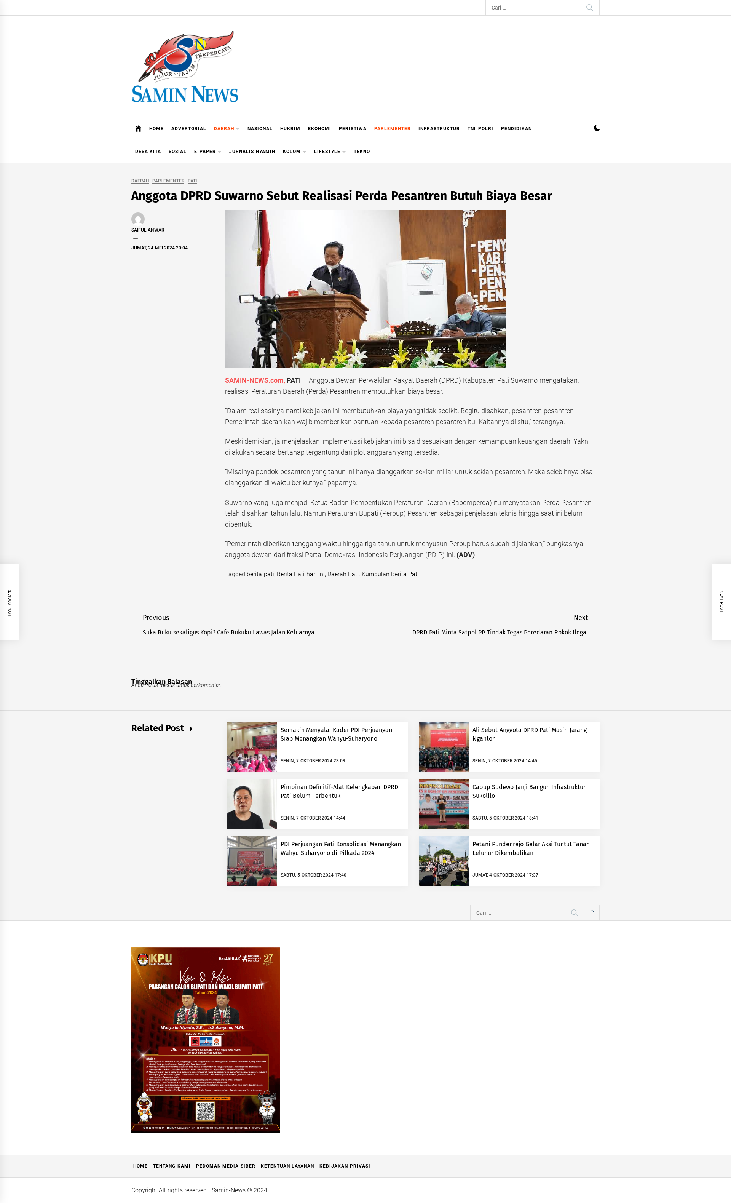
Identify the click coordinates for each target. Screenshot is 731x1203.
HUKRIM (290, 128)
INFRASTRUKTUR (439, 128)
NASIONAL (260, 128)
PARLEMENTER (392, 128)
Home (140, 1166)
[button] (597, 129)
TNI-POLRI (480, 128)
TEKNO (362, 151)
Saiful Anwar (147, 230)
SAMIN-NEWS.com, (255, 380)
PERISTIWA (353, 128)
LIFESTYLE (327, 151)
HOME (156, 128)
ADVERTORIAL (188, 128)
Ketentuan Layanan (287, 1166)
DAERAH (224, 128)
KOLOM (292, 151)
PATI (192, 181)
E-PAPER (205, 151)
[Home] (138, 128)
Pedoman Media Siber (225, 1166)
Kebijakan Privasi (344, 1166)
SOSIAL (178, 151)
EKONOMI (319, 128)
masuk (167, 685)
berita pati (260, 574)
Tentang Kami (171, 1166)
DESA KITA (148, 151)
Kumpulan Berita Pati (390, 574)
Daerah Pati (343, 574)
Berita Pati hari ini (301, 574)
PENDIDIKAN (516, 128)
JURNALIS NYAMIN (252, 151)
